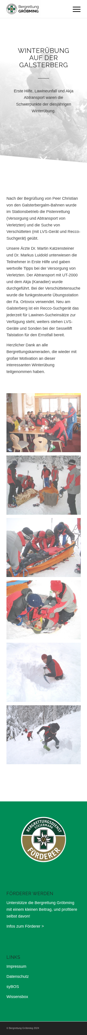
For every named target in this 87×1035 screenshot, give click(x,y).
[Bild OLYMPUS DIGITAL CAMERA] (45, 674)
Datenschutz (17, 976)
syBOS (12, 986)
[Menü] (74, 9)
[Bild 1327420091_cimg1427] (45, 611)
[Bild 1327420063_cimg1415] (45, 424)
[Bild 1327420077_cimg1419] (45, 549)
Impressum (16, 966)
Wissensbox (17, 996)
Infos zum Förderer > (25, 926)
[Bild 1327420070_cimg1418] (45, 487)
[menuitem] (74, 9)
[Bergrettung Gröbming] (36, 9)
